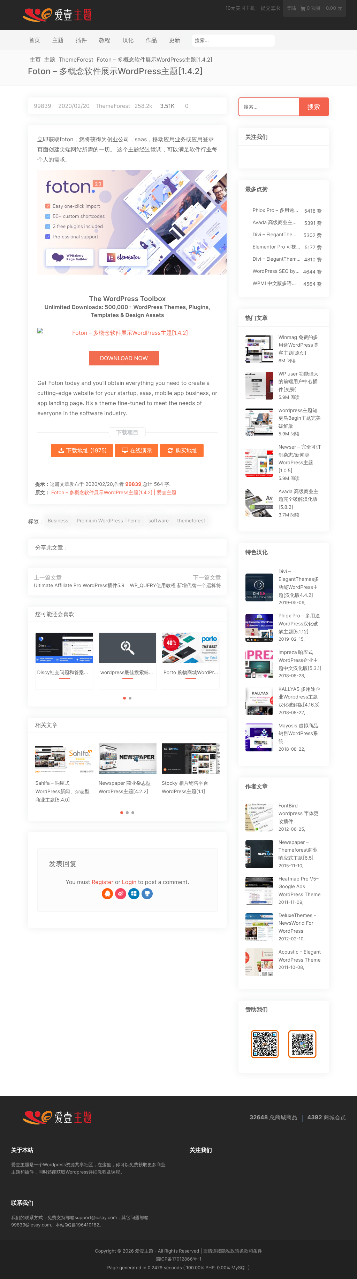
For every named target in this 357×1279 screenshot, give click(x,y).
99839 (42, 105)
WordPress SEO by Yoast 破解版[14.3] (276, 271)
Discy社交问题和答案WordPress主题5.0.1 (64, 673)
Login (129, 881)
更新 (174, 40)
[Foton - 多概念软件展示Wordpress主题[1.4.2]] (127, 222)
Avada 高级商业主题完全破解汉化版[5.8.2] (277, 223)
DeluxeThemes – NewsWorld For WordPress (297, 923)
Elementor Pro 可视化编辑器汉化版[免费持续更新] (277, 247)
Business (58, 521)
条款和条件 (251, 1251)
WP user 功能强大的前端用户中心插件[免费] (299, 382)
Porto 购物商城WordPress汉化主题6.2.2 (191, 673)
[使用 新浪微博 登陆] (120, 893)
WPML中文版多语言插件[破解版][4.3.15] (276, 283)
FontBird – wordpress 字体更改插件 (299, 813)
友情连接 (212, 1251)
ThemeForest (76, 59)
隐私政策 (230, 1251)
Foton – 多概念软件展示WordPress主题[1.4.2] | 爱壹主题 (113, 493)
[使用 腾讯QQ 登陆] (107, 893)
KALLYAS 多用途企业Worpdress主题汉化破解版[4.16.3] (299, 697)
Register (102, 881)
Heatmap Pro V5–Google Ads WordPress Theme (300, 887)
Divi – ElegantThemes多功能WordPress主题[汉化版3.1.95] (277, 259)
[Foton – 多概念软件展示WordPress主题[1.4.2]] (193, 547)
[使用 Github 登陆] (147, 893)
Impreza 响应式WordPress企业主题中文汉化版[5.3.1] (300, 660)
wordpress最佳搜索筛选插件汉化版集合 (127, 673)
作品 (151, 40)
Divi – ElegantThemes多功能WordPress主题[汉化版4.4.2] (276, 235)
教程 (104, 40)
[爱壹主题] (57, 14)
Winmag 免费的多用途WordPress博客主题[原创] (298, 345)
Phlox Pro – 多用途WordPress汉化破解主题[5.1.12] (277, 210)
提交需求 (270, 8)
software (159, 521)
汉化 (128, 40)
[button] (124, 698)
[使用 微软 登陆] (133, 893)
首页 (34, 40)
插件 (81, 40)
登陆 (291, 8)
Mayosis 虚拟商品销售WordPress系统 (298, 733)
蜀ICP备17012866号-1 (178, 1259)
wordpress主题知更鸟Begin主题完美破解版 (300, 418)
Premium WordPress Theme (108, 521)
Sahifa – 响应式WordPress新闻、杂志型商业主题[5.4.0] (62, 791)
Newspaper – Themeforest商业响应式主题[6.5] (298, 850)
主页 (35, 59)
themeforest (191, 521)
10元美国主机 (240, 8)
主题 (57, 40)
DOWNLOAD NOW (124, 358)
